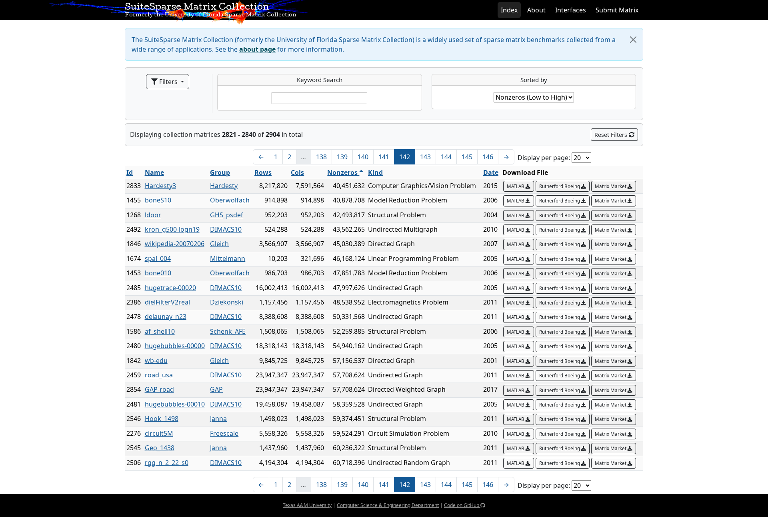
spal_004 (158, 258)
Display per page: (544, 157)
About (536, 10)
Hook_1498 (161, 418)
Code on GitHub (462, 505)
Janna (218, 418)
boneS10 (158, 200)
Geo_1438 (159, 447)
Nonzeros (343, 172)
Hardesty (224, 185)
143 (425, 156)
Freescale (224, 433)
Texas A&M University (307, 505)
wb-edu (156, 360)
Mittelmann (227, 258)
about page (257, 49)
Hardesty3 (160, 185)
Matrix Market (611, 186)
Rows (263, 172)
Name (154, 172)
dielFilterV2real (167, 302)
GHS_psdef (226, 214)
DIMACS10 (226, 229)
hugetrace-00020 (170, 287)
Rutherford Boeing (560, 186)
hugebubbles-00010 (175, 404)
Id (129, 172)
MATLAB (516, 186)
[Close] (633, 39)
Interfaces (570, 10)
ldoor (153, 214)
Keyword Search (319, 80)
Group (220, 172)
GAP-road (159, 389)
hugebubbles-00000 (175, 345)
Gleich (219, 243)
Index (509, 10)
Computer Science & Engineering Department (388, 505)
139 (342, 156)
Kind (375, 172)
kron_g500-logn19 (172, 229)
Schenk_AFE (228, 331)
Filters (168, 81)
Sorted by (533, 80)
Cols (297, 172)
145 (467, 156)
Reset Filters (611, 134)
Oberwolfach (230, 200)
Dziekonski (226, 302)
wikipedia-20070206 (174, 243)
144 (446, 156)
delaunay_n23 (165, 316)
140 (363, 156)
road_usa (159, 375)
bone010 (158, 273)
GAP (216, 389)
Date (490, 172)
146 (487, 156)
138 (321, 156)
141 (383, 156)
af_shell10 (160, 331)
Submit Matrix (617, 10)
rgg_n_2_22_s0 (166, 462)
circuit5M (159, 433)
